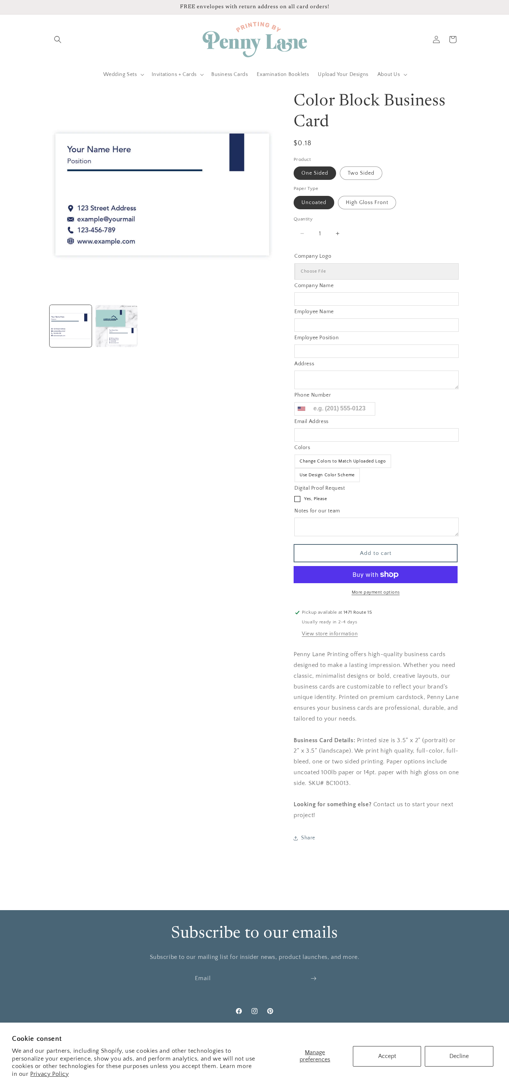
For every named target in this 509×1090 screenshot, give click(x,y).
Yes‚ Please (315, 498)
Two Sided (361, 173)
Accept (387, 1056)
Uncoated (313, 203)
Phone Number (312, 395)
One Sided (314, 173)
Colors (302, 448)
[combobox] (301, 409)
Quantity (303, 219)
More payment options (376, 592)
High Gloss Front (367, 203)
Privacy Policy (49, 1074)
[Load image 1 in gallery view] (71, 326)
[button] (58, 39)
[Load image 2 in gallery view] (116, 326)
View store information (330, 634)
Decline (459, 1056)
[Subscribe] (313, 978)
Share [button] (308, 838)
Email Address (311, 422)
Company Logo (312, 256)
